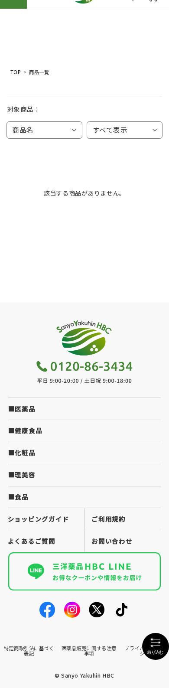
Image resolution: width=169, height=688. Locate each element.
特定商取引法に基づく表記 (29, 650)
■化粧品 (22, 452)
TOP (15, 72)
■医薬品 (22, 408)
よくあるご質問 (31, 540)
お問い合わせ (111, 540)
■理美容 (22, 474)
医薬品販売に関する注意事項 (89, 650)
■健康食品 (25, 430)
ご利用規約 (108, 518)
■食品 (18, 496)
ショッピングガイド (38, 518)
